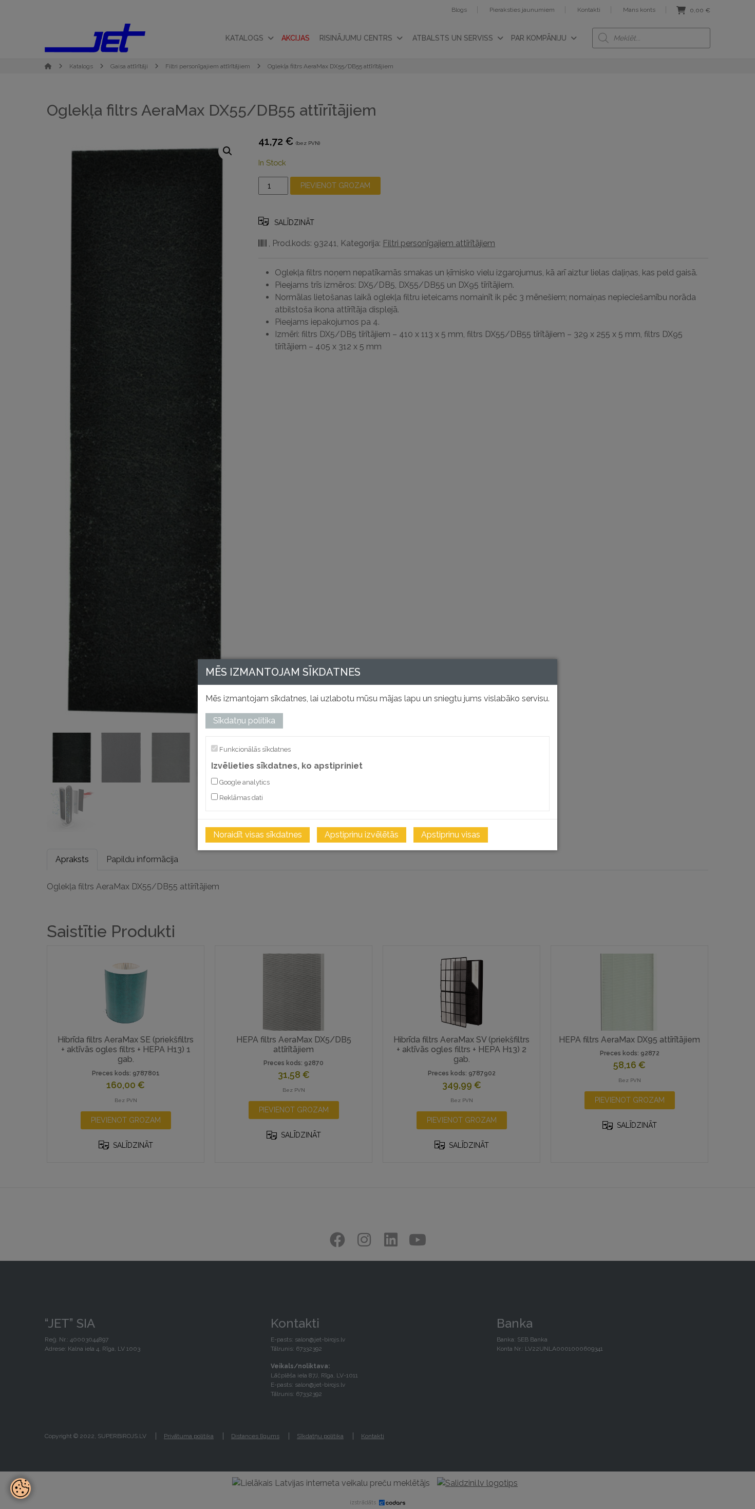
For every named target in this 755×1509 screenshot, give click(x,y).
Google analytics (244, 782)
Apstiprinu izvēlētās (362, 835)
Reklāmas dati (240, 798)
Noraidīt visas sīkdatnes (257, 835)
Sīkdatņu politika (244, 720)
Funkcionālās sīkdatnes (254, 749)
